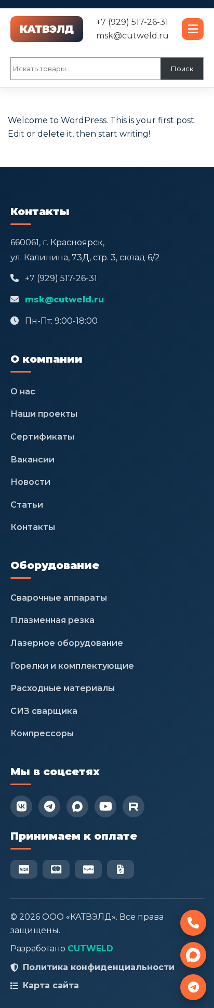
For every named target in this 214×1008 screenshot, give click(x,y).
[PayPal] (88, 869)
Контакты (32, 527)
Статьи (26, 505)
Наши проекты (43, 414)
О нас (22, 391)
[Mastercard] (56, 869)
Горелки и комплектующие (72, 666)
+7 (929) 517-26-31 (132, 22)
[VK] (21, 806)
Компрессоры (42, 733)
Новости (30, 482)
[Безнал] (120, 869)
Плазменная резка (52, 620)
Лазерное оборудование (66, 643)
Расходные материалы (62, 688)
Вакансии (32, 460)
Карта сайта (51, 985)
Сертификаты (42, 437)
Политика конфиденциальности (99, 967)
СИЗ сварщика (43, 711)
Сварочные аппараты (58, 598)
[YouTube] (105, 806)
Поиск (182, 68)
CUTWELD (90, 948)
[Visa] (23, 869)
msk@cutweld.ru (132, 36)
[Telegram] (49, 806)
